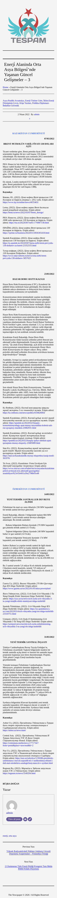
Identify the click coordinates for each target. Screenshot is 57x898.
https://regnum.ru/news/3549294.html (19, 773)
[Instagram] (28, 889)
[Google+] (24, 889)
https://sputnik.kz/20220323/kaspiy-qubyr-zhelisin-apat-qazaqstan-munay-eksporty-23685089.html (27, 441)
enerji (5, 836)
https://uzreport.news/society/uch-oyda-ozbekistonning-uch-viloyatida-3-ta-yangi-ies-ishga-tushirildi (27, 625)
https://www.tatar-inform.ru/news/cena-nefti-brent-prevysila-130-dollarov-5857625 (25, 257)
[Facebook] (20, 889)
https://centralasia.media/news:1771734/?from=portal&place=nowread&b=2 (20, 744)
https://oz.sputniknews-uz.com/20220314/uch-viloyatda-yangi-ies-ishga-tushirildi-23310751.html (28, 611)
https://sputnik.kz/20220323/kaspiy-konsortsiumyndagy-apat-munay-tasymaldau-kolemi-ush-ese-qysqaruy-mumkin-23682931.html (27, 425)
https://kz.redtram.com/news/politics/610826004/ (24, 413)
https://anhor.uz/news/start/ (14, 730)
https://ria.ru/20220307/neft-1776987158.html (29, 222)
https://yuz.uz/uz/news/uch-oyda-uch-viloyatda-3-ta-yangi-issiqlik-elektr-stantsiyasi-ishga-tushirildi (27, 599)
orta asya (12, 836)
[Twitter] (32, 889)
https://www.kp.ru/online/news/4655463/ (20, 202)
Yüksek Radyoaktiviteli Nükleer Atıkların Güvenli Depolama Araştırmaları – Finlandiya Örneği (28, 852)
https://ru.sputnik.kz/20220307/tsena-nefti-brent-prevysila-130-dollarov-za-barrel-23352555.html (28, 244)
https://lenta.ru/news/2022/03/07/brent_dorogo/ (23, 212)
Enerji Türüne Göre (33, 100)
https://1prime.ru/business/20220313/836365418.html (26, 233)
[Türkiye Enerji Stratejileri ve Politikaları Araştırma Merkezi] (28, 25)
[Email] (25, 819)
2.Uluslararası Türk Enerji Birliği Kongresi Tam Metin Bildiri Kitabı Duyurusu (28, 867)
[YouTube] (36, 889)
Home (5, 87)
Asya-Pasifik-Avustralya (13, 100)
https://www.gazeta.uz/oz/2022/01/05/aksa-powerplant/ (27, 588)
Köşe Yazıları (25, 103)
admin (9, 812)
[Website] (30, 819)
